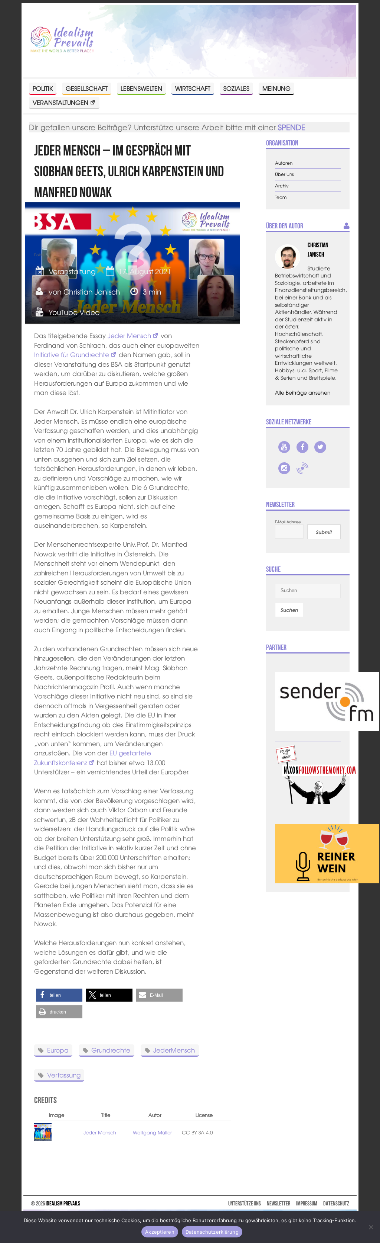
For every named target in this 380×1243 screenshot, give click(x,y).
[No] (370, 1227)
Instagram (284, 468)
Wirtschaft (192, 88)
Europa (58, 1049)
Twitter (320, 447)
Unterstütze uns (244, 1203)
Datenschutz (336, 1203)
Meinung (276, 88)
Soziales (236, 88)
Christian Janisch (91, 291)
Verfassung (64, 1074)
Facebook (302, 447)
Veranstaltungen (60, 102)
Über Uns (284, 174)
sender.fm (302, 468)
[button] (59, 995)
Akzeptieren (159, 1232)
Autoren (283, 163)
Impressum (306, 1203)
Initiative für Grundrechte (71, 354)
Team (280, 197)
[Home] (62, 40)
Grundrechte (110, 1049)
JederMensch (174, 1049)
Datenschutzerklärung (212, 1232)
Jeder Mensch (129, 335)
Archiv (282, 186)
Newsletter (278, 1203)
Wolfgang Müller (152, 1132)
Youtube (284, 447)
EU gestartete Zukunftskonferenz (92, 757)
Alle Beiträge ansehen (303, 392)
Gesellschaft (87, 88)
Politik (43, 88)
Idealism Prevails (63, 1203)
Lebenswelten (141, 88)
